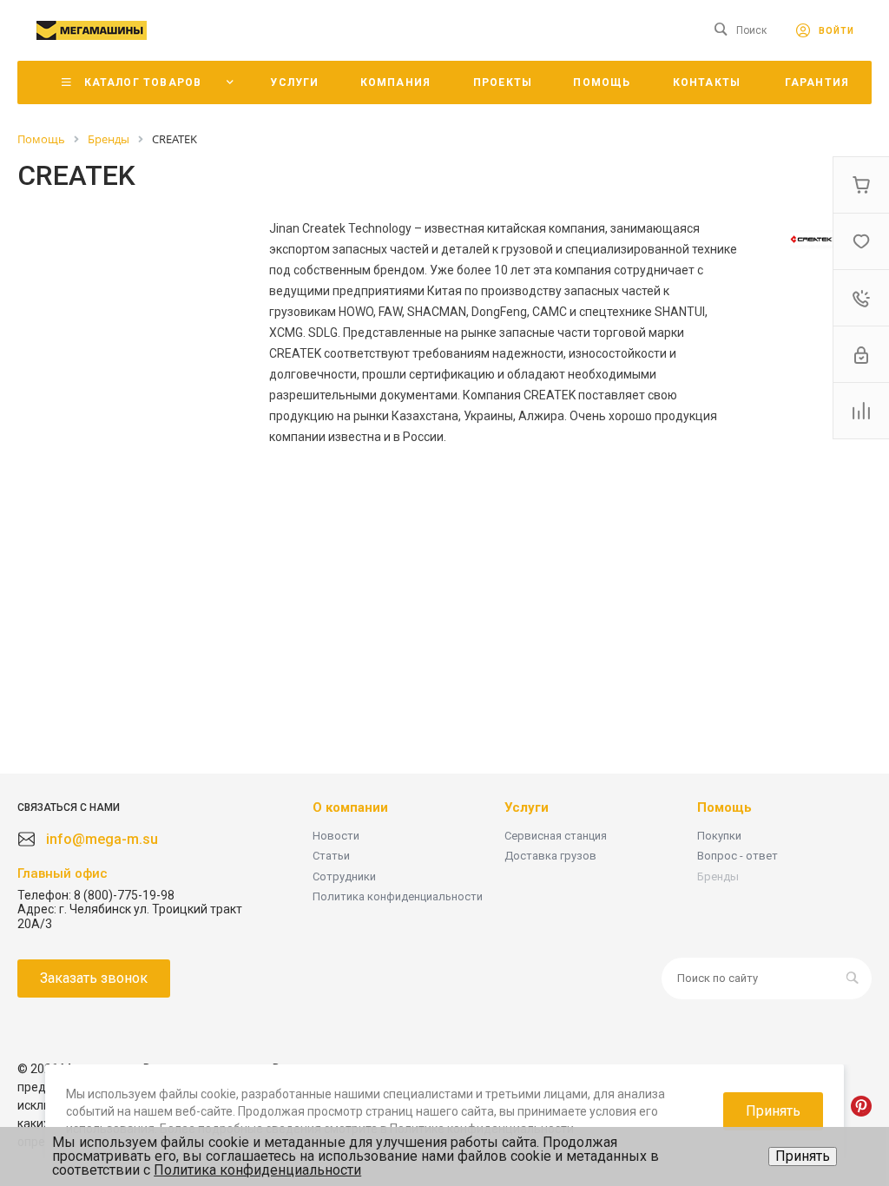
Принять (802, 1156)
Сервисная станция (555, 835)
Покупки (719, 835)
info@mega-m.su (102, 839)
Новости (336, 835)
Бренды (718, 876)
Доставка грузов (550, 855)
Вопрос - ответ (737, 855)
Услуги (526, 807)
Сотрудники (344, 876)
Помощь (724, 807)
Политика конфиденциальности (398, 896)
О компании (350, 807)
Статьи (331, 855)
